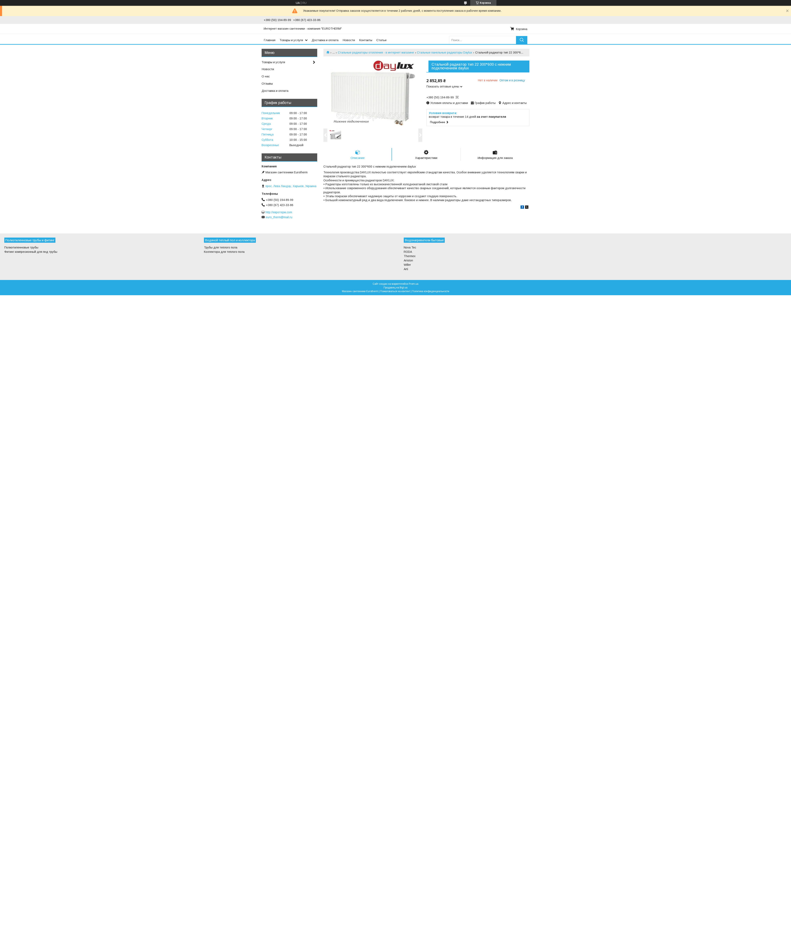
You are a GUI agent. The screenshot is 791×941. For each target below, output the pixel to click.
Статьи (381, 40)
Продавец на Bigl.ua (395, 287)
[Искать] (521, 40)
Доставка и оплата (325, 40)
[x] (526, 207)
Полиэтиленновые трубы (21, 247)
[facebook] (522, 207)
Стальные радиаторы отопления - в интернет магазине (376, 52)
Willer (407, 264)
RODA (408, 251)
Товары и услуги (291, 40)
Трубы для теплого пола (220, 247)
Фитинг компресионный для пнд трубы (30, 251)
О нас (266, 76)
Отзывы (267, 83)
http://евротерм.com (279, 212)
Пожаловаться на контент (395, 291)
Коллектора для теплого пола (224, 251)
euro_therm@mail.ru (279, 217)
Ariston (408, 260)
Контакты (365, 40)
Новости (349, 40)
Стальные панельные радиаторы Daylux (444, 52)
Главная (269, 40)
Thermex (409, 256)
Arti (406, 269)
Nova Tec (410, 247)
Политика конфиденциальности (430, 291)
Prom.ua (413, 283)
